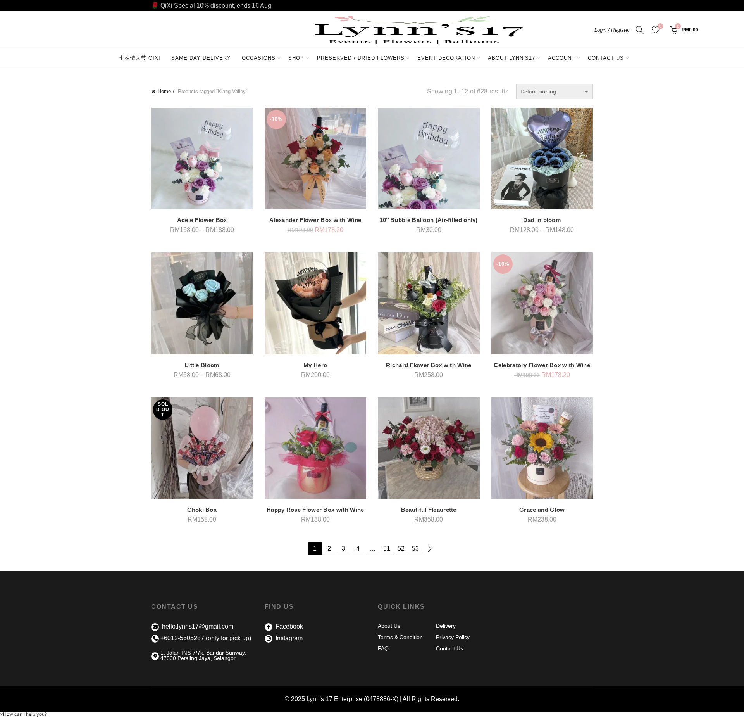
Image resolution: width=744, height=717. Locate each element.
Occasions (259, 58)
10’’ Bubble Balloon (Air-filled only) (429, 220)
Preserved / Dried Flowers (363, 54)
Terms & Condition (400, 637)
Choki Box (202, 509)
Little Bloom (202, 365)
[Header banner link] (372, 5)
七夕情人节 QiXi (139, 58)
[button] (23, 714)
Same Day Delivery (201, 58)
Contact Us (606, 58)
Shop (296, 58)
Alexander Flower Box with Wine (315, 220)
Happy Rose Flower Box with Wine (315, 509)
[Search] (640, 30)
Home (164, 91)
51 (386, 548)
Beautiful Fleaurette (428, 509)
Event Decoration (446, 58)
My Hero (315, 365)
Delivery (446, 626)
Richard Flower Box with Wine (428, 365)
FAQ (383, 648)
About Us (389, 626)
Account (561, 58)
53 (415, 548)
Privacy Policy (453, 637)
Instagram (288, 638)
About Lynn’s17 (511, 58)
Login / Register (612, 30)
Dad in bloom (542, 220)
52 (401, 548)
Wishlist (660, 26)
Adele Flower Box (202, 220)
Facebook (288, 626)
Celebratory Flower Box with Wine (542, 365)
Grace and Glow (542, 509)
